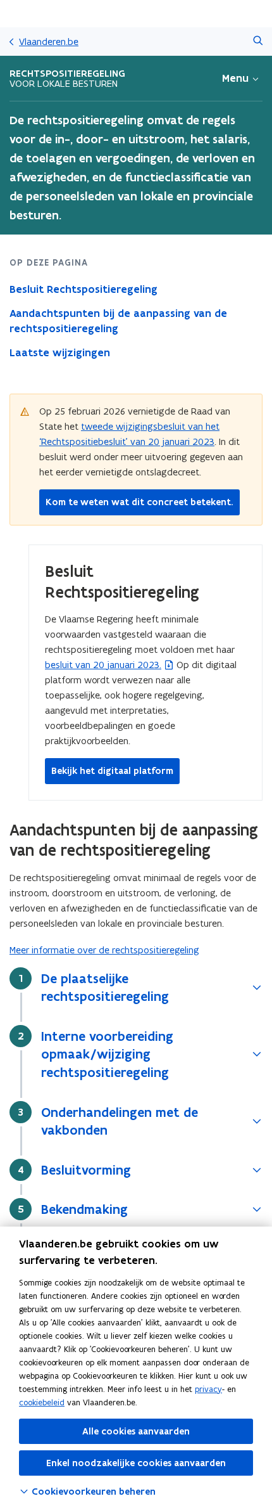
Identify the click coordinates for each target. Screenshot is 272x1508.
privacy (208, 1389)
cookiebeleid (42, 1402)
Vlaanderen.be (48, 41)
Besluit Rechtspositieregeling (83, 289)
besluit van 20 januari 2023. (103, 665)
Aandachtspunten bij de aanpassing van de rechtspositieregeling (118, 320)
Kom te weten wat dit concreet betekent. (139, 502)
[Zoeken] (258, 41)
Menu (235, 78)
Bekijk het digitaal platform (112, 770)
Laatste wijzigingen (59, 352)
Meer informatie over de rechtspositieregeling (104, 950)
